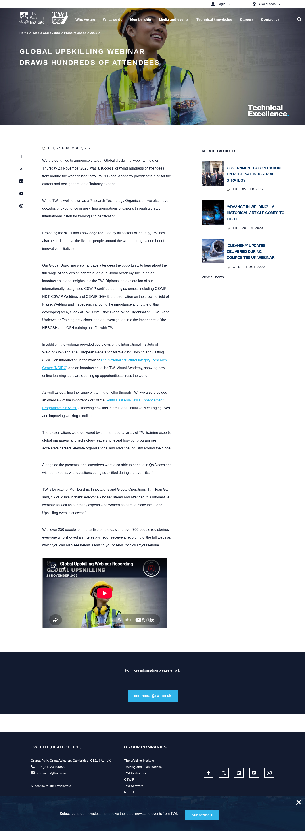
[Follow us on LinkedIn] (239, 773)
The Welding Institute (139, 760)
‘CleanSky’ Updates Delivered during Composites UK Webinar (251, 252)
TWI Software (133, 786)
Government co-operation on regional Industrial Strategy (254, 174)
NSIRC (129, 792)
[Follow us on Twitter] (224, 773)
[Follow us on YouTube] (254, 773)
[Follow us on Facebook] (208, 773)
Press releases (75, 33)
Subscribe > (202, 815)
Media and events (46, 33)
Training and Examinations (143, 767)
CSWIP (129, 779)
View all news (213, 277)
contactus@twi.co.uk (152, 696)
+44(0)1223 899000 (51, 767)
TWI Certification (136, 773)
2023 (93, 33)
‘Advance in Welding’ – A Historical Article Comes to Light (255, 213)
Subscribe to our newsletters (51, 786)
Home (23, 33)
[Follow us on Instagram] (269, 773)
